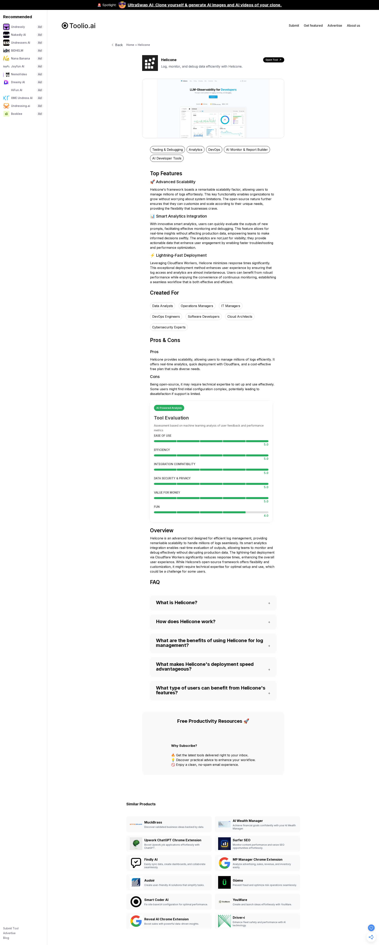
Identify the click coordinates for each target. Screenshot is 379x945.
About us (353, 25)
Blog (6, 937)
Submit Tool (11, 928)
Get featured (313, 25)
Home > (131, 44)
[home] (79, 25)
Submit (294, 25)
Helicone (144, 44)
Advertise (9, 933)
